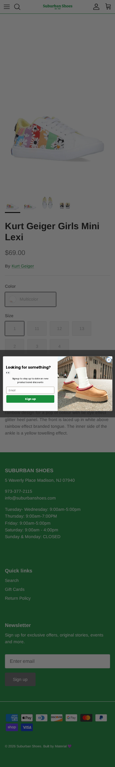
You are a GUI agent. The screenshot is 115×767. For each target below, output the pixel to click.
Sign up (30, 399)
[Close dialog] (108, 359)
